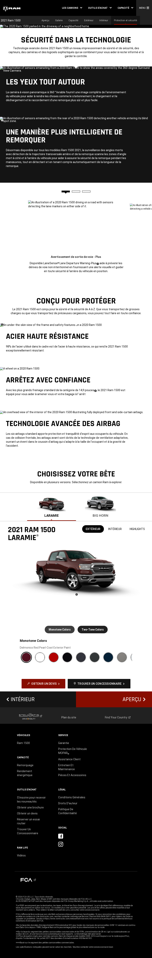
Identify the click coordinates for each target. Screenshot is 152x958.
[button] (72, 8)
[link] (12, 8)
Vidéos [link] (21, 855)
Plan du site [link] (68, 717)
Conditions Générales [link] (71, 797)
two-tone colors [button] (93, 629)
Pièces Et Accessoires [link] (72, 775)
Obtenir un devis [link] (27, 813)
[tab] (66, 191)
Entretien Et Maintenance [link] (66, 767)
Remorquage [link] (25, 765)
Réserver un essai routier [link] (28, 821)
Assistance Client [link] (69, 759)
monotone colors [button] (60, 629)
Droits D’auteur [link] (67, 803)
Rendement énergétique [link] (24, 773)
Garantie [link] (63, 743)
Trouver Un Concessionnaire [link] (27, 831)
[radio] (26, 657)
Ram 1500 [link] (23, 743)
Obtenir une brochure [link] (30, 807)
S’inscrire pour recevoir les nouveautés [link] (31, 799)
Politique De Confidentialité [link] (67, 811)
